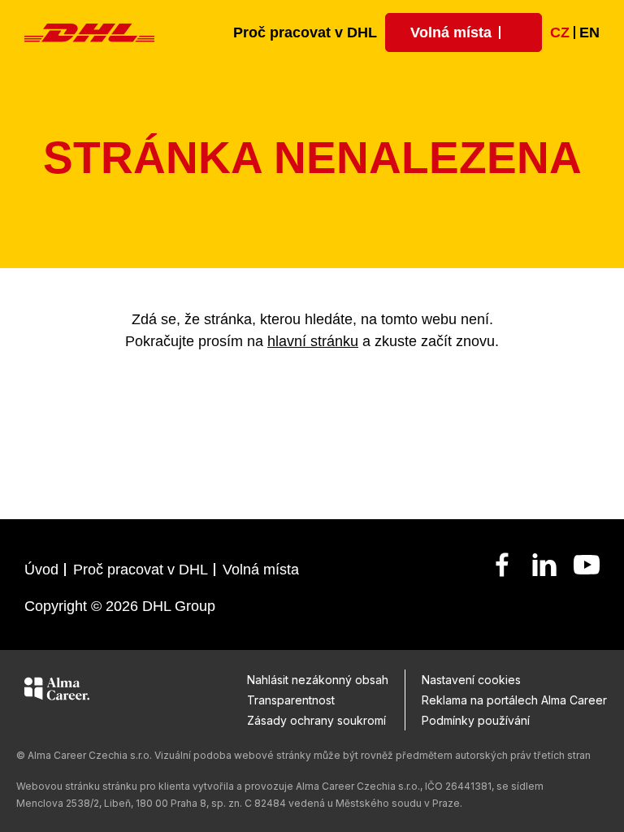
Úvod (41, 569)
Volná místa (261, 569)
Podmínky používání (476, 720)
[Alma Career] (57, 691)
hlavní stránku (312, 341)
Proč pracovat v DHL (305, 32)
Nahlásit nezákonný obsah (317, 680)
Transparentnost (291, 700)
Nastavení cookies (471, 680)
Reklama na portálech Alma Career (514, 700)
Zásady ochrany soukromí (316, 720)
